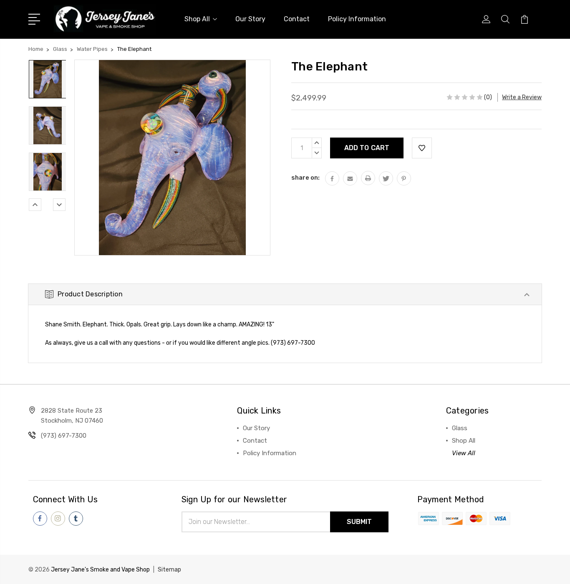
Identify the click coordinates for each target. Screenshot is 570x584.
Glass (459, 428)
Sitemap (169, 569)
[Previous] (35, 204)
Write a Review (522, 97)
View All (463, 453)
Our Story (250, 19)
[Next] (59, 204)
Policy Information (357, 19)
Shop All (197, 19)
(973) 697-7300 (63, 435)
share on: (305, 177)
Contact (297, 19)
